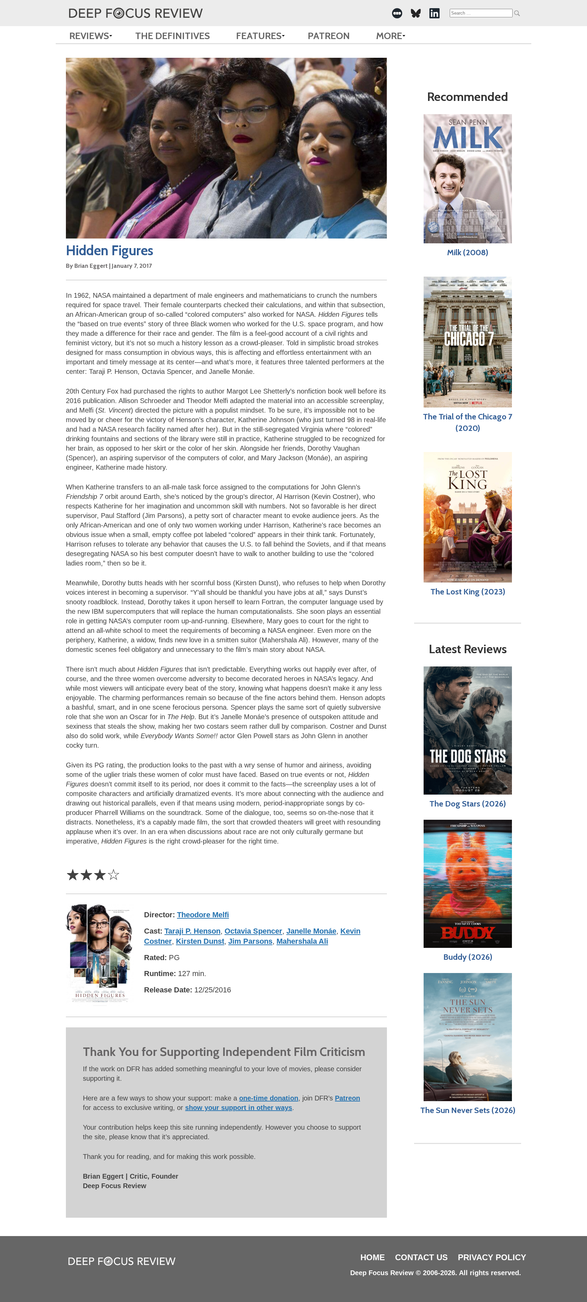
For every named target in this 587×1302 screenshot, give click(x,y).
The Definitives (172, 35)
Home (372, 1257)
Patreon (329, 35)
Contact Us (421, 1257)
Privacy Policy (492, 1257)
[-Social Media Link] (397, 13)
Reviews (89, 35)
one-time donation (268, 1098)
